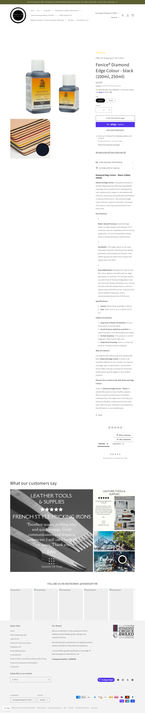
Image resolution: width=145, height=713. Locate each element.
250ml (111, 100)
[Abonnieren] (48, 679)
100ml (100, 100)
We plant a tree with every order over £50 (111, 152)
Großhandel (14, 667)
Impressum (94, 708)
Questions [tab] (117, 444)
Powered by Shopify (29, 708)
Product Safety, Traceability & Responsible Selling (28, 659)
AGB (65, 708)
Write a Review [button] (125, 435)
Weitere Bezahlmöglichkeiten (115, 130)
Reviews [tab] (102, 444)
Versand (98, 86)
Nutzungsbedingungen (18, 635)
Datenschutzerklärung (55, 708)
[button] (39, 10)
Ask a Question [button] (125, 439)
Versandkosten (15, 655)
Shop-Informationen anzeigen (109, 145)
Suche (12, 631)
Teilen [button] (100, 415)
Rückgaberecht (15, 647)
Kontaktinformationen (82, 708)
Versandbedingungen (18, 651)
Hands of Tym (19, 708)
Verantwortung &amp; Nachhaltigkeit (23, 663)
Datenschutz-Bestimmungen (20, 643)
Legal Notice (14, 639)
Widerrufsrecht (41, 708)
